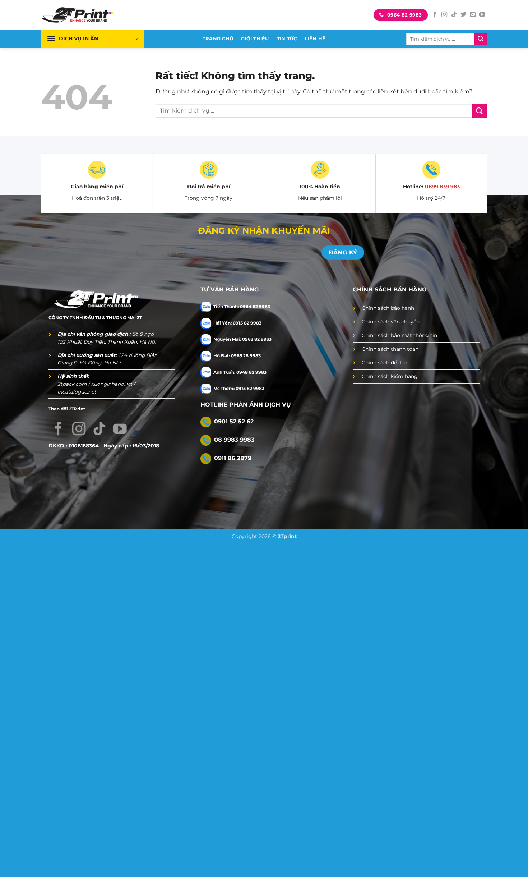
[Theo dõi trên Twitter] (463, 15)
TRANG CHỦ (218, 38)
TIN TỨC (287, 38)
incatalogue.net (76, 392)
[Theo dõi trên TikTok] (454, 15)
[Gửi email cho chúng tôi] (473, 15)
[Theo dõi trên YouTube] (482, 15)
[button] (92, 39)
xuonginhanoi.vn (112, 384)
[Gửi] (480, 39)
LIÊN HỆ (315, 38)
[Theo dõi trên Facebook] (435, 15)
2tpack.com (72, 384)
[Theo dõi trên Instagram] (444, 15)
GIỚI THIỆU (255, 38)
